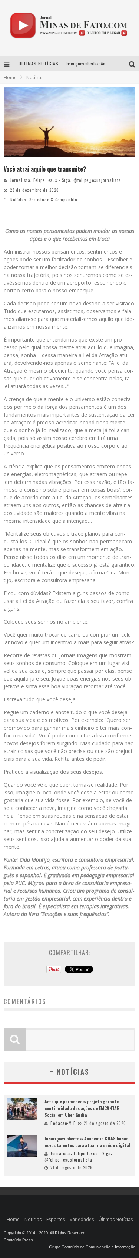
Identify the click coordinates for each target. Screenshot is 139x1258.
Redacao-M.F (62, 1123)
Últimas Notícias (116, 1219)
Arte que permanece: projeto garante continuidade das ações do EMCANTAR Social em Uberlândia (82, 1108)
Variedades (82, 1219)
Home (10, 77)
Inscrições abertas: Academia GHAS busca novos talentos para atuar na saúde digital (87, 1141)
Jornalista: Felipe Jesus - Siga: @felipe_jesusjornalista (65, 180)
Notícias (18, 200)
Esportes (55, 1219)
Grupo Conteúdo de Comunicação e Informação (92, 1247)
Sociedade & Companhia (53, 200)
